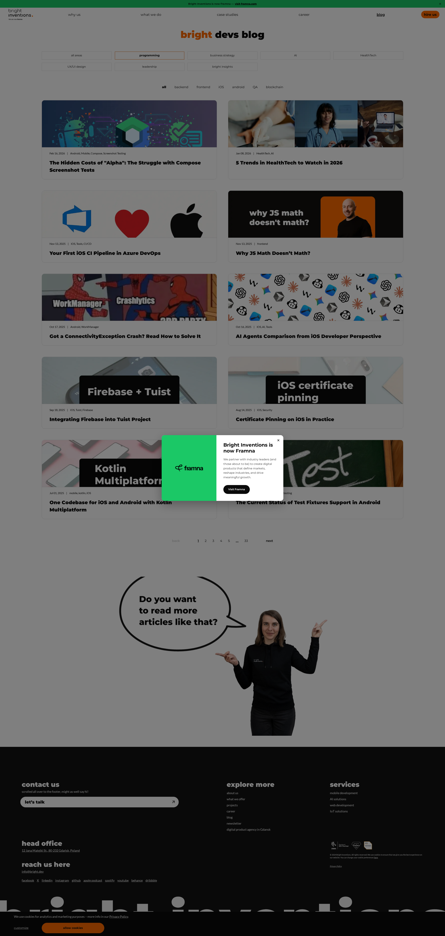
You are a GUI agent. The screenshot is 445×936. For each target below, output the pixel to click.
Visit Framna (236, 489)
